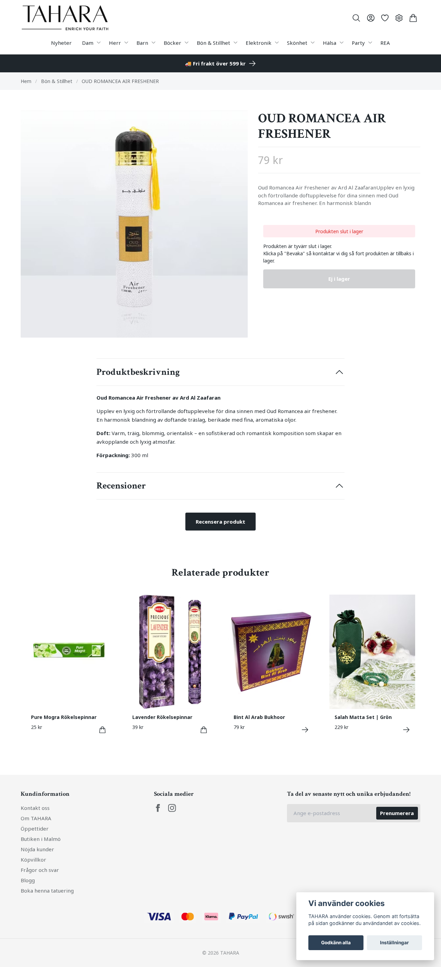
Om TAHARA (36, 818)
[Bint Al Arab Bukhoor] (305, 730)
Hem (26, 81)
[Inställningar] (399, 17)
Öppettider (35, 828)
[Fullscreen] (134, 224)
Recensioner (121, 485)
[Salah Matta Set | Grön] (406, 730)
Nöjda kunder (37, 849)
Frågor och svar (40, 869)
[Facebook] (158, 808)
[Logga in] (370, 17)
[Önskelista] (385, 17)
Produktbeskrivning (138, 372)
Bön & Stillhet (56, 81)
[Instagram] (172, 808)
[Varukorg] (413, 17)
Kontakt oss (35, 807)
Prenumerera (397, 813)
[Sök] (356, 17)
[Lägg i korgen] (102, 730)
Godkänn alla (336, 942)
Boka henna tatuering (47, 890)
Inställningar (394, 942)
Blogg (28, 880)
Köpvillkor (33, 859)
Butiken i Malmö (41, 838)
